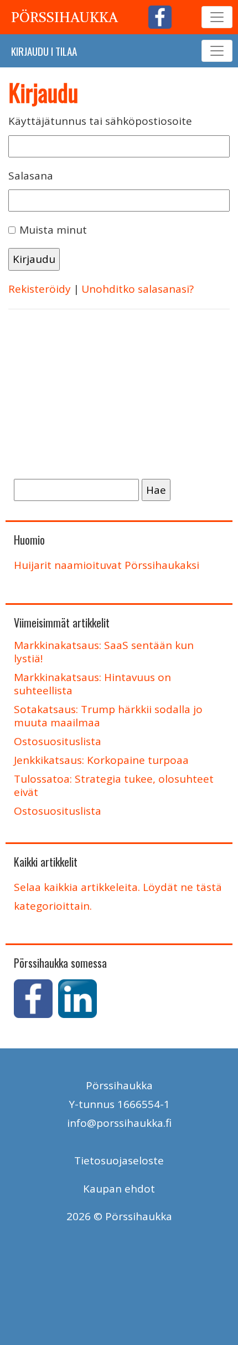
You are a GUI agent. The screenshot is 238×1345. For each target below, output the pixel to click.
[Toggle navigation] (216, 17)
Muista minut (53, 230)
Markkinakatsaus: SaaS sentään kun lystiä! (104, 652)
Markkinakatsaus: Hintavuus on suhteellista (92, 684)
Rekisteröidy (39, 289)
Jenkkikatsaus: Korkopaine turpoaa (101, 760)
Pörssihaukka (64, 17)
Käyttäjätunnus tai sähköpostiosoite (100, 121)
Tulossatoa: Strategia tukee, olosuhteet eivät (114, 785)
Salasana (30, 175)
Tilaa (66, 51)
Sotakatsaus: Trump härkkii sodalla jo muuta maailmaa (108, 716)
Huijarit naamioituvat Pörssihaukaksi (106, 565)
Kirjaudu (30, 51)
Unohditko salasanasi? (137, 289)
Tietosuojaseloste (119, 1160)
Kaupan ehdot (119, 1189)
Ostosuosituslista (57, 741)
